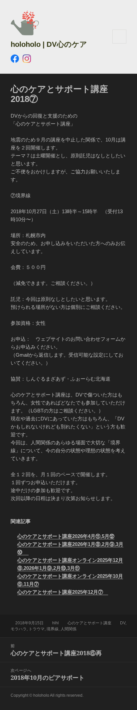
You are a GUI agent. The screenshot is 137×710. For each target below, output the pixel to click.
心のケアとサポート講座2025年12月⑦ (62, 592)
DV (122, 623)
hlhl (55, 623)
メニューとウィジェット (119, 43)
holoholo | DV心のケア (49, 44)
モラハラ (19, 629)
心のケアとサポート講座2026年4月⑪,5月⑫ (65, 536)
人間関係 (68, 629)
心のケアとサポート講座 (89, 623)
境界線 (53, 629)
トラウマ (37, 629)
